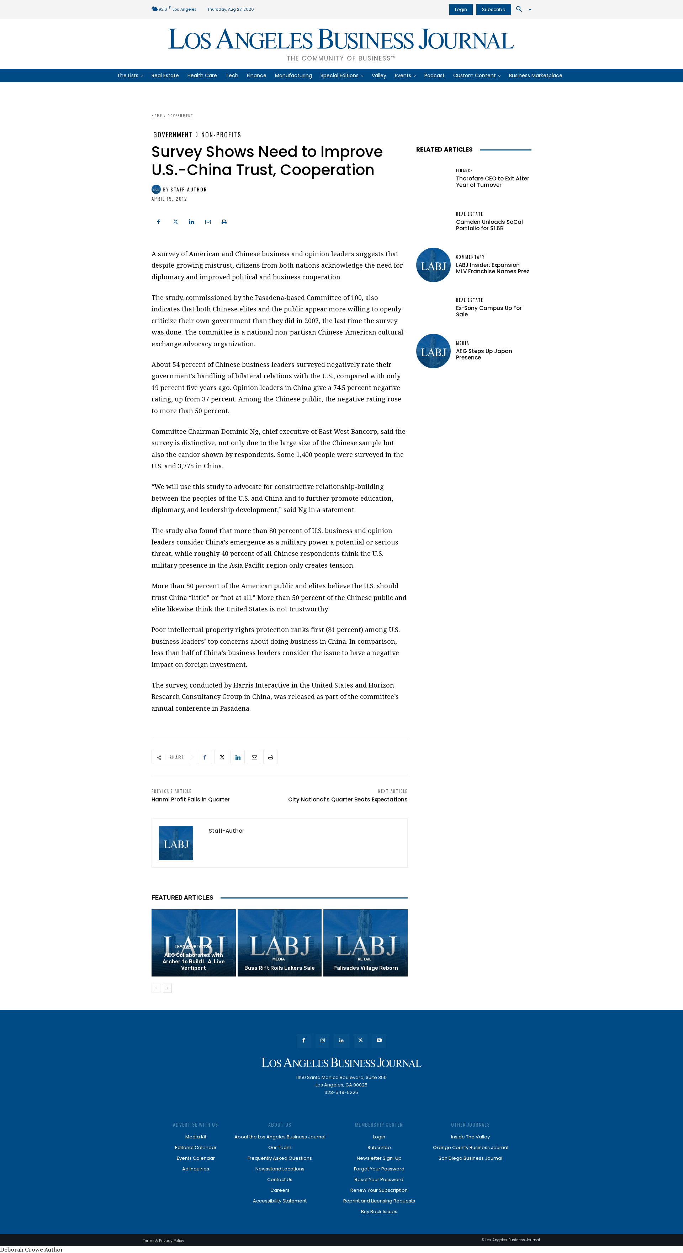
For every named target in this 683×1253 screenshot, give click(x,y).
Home (157, 115)
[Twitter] (175, 221)
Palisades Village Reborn (365, 968)
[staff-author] (157, 189)
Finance (464, 171)
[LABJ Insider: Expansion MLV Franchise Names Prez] (433, 265)
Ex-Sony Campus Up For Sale (489, 311)
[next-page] (167, 988)
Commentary (470, 257)
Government (180, 115)
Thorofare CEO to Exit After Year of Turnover (492, 182)
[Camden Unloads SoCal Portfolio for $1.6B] (433, 222)
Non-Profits (221, 134)
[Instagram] (322, 1041)
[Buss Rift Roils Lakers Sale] (280, 942)
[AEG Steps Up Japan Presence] (433, 351)
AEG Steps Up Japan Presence (484, 354)
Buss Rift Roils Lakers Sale (279, 968)
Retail (364, 959)
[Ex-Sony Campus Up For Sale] (433, 308)
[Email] (208, 221)
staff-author (188, 189)
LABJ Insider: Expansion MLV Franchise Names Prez (492, 268)
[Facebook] (159, 221)
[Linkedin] (191, 221)
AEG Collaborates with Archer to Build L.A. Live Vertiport (194, 961)
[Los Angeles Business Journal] (341, 1062)
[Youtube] (379, 1041)
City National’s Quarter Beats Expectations (348, 799)
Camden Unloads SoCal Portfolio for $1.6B (489, 225)
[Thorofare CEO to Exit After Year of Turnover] (433, 178)
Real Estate (469, 214)
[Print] (224, 221)
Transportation (192, 946)
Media (278, 959)
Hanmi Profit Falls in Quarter (191, 799)
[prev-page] (156, 988)
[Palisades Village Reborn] (365, 942)
